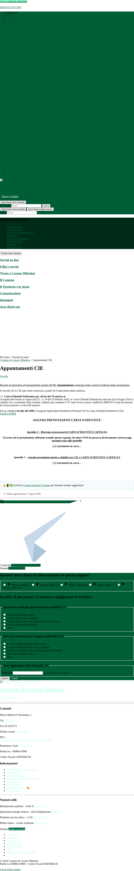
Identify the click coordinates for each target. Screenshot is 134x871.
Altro (9, 628)
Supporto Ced (14, 846)
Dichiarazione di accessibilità (21, 852)
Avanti (15, 678)
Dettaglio (7, 672)
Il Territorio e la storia (18, 238)
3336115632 (24, 745)
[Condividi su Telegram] (43, 501)
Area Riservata (14, 247)
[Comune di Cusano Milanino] (21, 180)
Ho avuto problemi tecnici (20, 653)
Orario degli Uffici (16, 775)
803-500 (56, 811)
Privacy (10, 840)
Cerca (3, 212)
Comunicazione (15, 241)
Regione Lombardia (10, 4)
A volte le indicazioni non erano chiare (26, 644)
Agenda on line (14, 784)
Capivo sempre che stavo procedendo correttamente (33, 621)
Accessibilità (13, 834)
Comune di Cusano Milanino (32, 188)
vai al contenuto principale (13, 1)
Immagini (11, 244)
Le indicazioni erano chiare (21, 614)
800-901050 (41, 806)
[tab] (67, 260)
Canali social (13, 790)
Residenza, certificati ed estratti (22, 778)
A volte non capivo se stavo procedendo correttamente (34, 650)
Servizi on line (14, 226)
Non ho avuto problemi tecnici (22, 624)
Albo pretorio (13, 772)
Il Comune (12, 235)
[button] (16, 568)
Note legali (12, 837)
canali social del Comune (37, 485)
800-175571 (40, 817)
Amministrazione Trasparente (22, 769)
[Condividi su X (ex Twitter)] (2, 501)
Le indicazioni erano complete (22, 618)
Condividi (5, 565)
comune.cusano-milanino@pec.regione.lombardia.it (26, 740)
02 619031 (10, 720)
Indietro (4, 678)
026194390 (21, 731)
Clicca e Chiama (9, 196)
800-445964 (41, 823)
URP (9, 849)
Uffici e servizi (14, 229)
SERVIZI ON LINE (10, 7)
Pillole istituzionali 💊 (18, 787)
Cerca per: (5, 205)
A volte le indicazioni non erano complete (28, 647)
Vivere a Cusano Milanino (20, 232)
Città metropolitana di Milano (38, 4)
